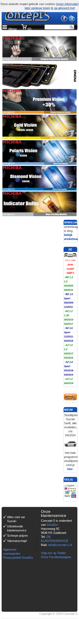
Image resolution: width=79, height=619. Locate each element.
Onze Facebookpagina (56, 557)
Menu (12, 29)
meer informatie (67, 4)
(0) (29, 29)
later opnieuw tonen (37, 8)
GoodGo (52, 524)
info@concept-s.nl (60, 545)
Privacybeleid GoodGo (18, 557)
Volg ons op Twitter (53, 553)
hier (70, 469)
